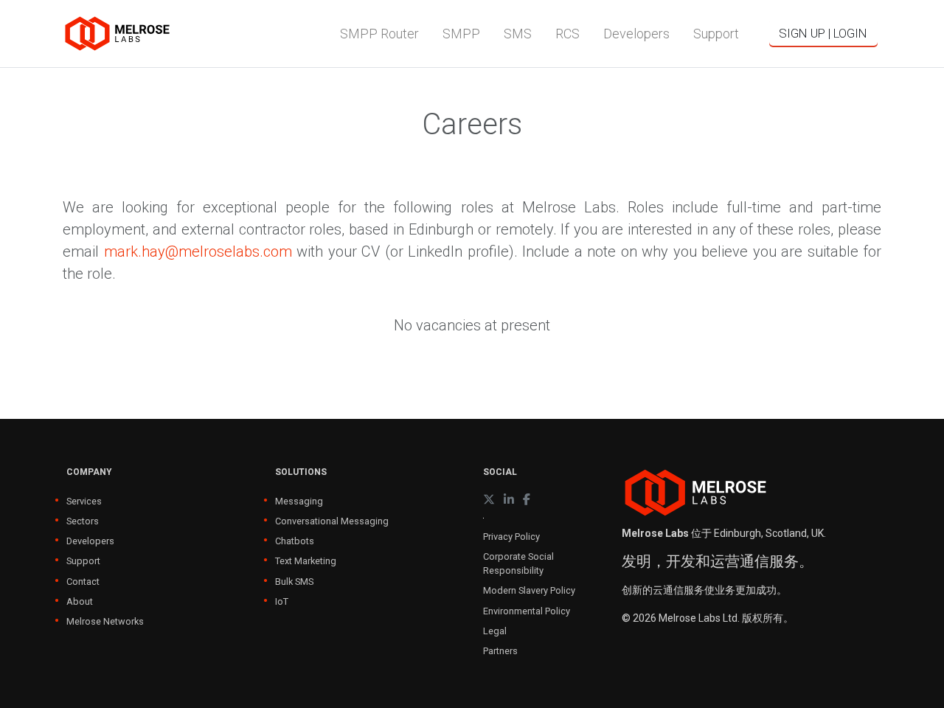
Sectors (82, 521)
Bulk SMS (294, 581)
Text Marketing (305, 560)
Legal (495, 630)
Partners (500, 650)
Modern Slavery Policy (529, 590)
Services (84, 501)
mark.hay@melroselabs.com (198, 251)
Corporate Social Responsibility (518, 563)
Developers (90, 540)
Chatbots (294, 540)
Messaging (299, 501)
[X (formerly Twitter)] (489, 500)
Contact (83, 581)
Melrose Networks (105, 621)
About (79, 601)
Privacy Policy (511, 536)
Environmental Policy (526, 611)
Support (83, 560)
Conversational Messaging (332, 521)
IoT (281, 601)
